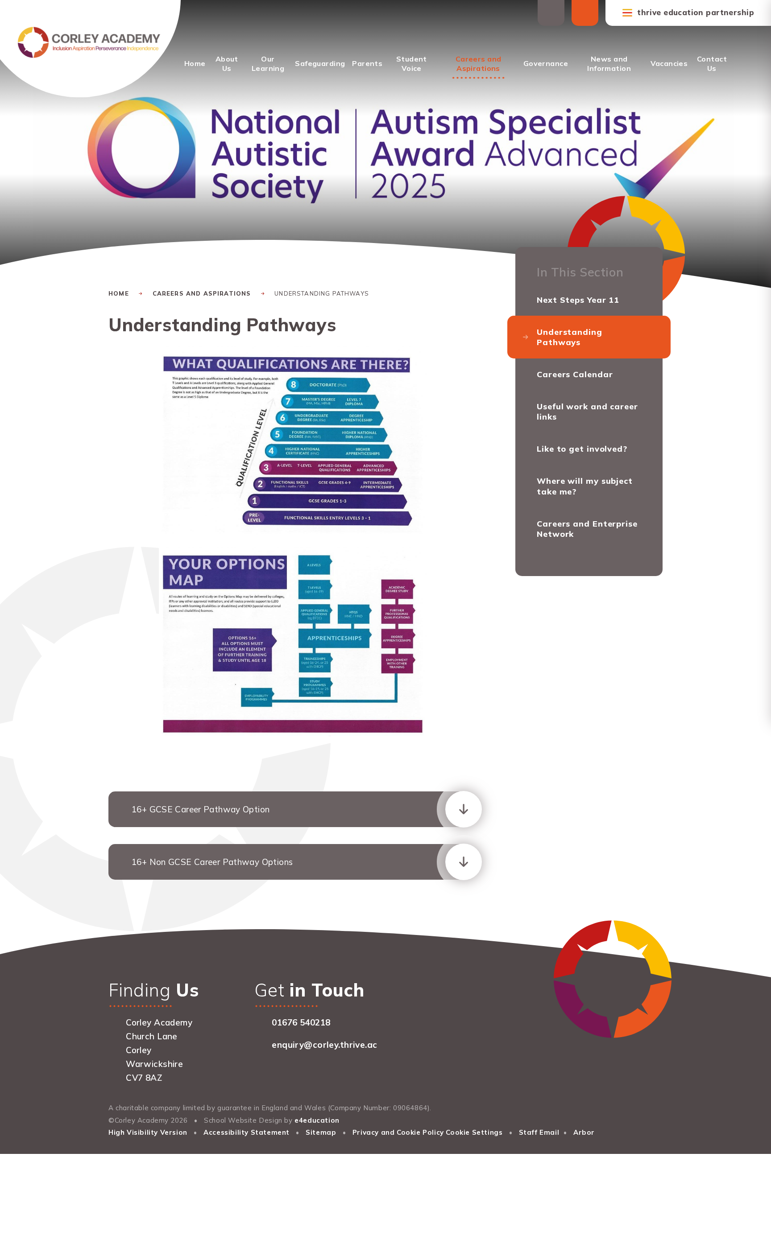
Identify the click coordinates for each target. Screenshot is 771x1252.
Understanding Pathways (321, 293)
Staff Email (539, 1132)
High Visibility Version (147, 1132)
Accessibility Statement (246, 1132)
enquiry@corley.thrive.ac (324, 1044)
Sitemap (321, 1132)
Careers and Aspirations (202, 293)
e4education (317, 1120)
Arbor (584, 1132)
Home (118, 293)
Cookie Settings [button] (474, 1132)
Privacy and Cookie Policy (398, 1132)
